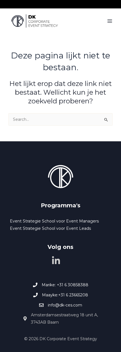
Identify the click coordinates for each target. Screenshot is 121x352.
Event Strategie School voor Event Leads (50, 228)
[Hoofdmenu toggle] (109, 21)
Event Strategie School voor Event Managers (54, 221)
